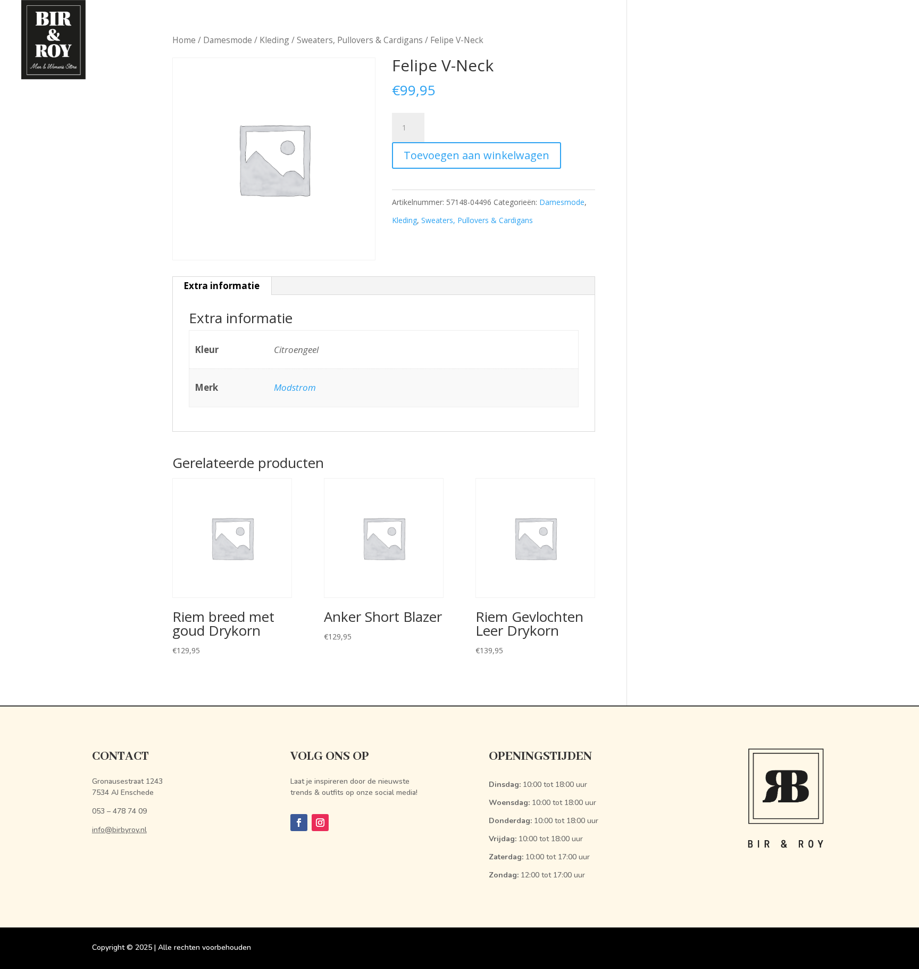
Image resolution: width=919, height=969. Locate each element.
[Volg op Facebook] (298, 822)
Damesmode (561, 202)
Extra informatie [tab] (221, 286)
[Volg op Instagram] (320, 822)
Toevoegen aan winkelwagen (476, 155)
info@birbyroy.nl (119, 830)
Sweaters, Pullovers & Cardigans (477, 220)
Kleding (404, 220)
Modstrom (295, 387)
